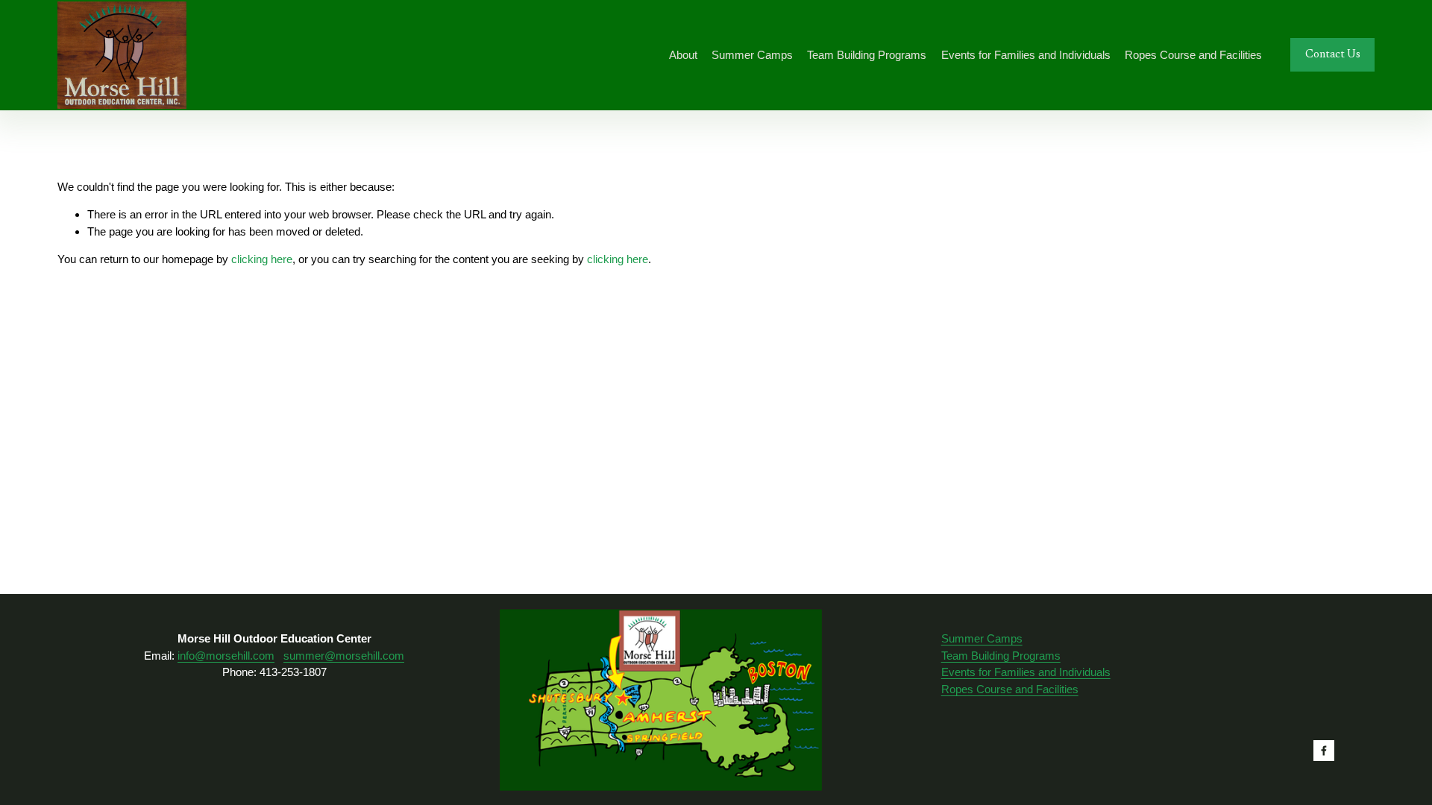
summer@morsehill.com (343, 655)
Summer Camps (982, 638)
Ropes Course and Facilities (1009, 689)
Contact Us (1332, 54)
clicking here (261, 259)
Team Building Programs (1001, 655)
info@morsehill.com (226, 655)
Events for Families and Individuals (1026, 672)
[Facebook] (1323, 750)
